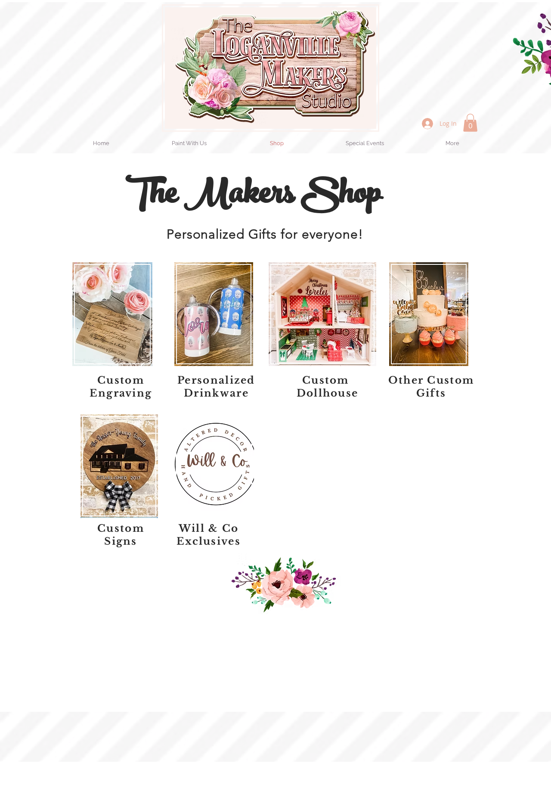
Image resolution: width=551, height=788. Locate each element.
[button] (470, 123)
